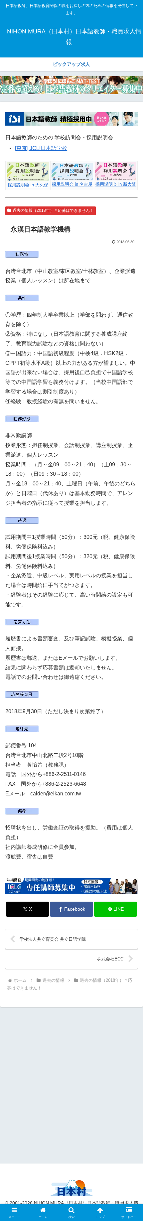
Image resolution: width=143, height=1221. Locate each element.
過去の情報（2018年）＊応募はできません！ (53, 210)
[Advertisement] (71, 1084)
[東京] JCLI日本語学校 (41, 148)
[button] (129, 951)
